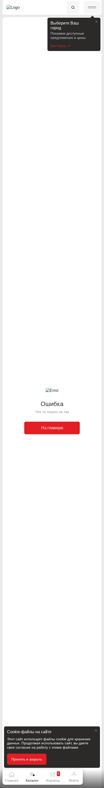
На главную (52, 428)
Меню (92, 7)
